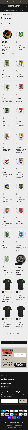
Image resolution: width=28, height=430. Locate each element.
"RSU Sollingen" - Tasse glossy (20, 100)
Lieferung (4, 422)
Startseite (3, 14)
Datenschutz (17, 422)
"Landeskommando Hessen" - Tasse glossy (21, 248)
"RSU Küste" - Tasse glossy (19, 224)
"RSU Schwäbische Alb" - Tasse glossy (7, 100)
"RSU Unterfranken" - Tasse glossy (20, 125)
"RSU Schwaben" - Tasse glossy (21, 77)
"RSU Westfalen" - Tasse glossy (7, 149)
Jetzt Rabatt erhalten (20, 364)
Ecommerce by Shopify (16, 427)
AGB (23, 422)
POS (8, 427)
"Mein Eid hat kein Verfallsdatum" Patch (7, 49)
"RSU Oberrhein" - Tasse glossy (7, 273)
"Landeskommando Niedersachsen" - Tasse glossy (21, 150)
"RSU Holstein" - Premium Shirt (20, 325)
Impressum (14, 424)
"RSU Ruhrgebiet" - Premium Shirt (7, 325)
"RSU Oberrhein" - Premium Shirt (7, 298)
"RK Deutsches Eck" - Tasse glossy (7, 175)
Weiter (18, 333)
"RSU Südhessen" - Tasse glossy (7, 124)
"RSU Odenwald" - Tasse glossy (21, 48)
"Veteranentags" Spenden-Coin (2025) (20, 270)
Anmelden (23, 401)
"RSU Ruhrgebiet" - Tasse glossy (7, 77)
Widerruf (10, 422)
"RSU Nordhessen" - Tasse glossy (21, 200)
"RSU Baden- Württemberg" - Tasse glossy (20, 176)
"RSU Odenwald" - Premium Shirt (21, 298)
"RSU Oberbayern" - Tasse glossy (7, 200)
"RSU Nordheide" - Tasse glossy (7, 224)
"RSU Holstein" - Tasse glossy (6, 248)
